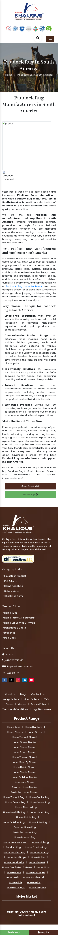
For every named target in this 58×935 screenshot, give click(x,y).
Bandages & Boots (15, 627)
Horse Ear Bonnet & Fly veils (19, 622)
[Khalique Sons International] (29, 10)
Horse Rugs (10, 612)
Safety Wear (11, 591)
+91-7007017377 (14, 660)
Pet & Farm (10, 581)
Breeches (9, 632)
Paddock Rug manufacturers (24, 286)
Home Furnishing (13, 586)
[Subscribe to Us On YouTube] (31, 680)
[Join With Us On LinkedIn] (24, 680)
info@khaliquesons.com (18, 666)
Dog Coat (10, 637)
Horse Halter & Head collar (19, 617)
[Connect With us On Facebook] (4, 680)
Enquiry (45, 932)
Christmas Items (14, 596)
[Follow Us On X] (11, 680)
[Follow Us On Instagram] (18, 680)
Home (8, 74)
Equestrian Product (15, 575)
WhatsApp (29, 494)
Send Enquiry (29, 486)
